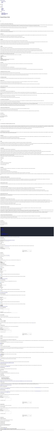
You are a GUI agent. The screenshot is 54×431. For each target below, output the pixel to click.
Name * (1, 396)
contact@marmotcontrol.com (38, 387)
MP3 (0, 349)
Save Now (1, 262)
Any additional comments (2, 400)
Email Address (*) (2, 256)
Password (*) (1, 241)
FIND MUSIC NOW (4, 1)
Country (1, 248)
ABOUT (2, 228)
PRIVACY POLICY (4, 14)
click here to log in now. (7, 245)
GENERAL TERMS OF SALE (5, 13)
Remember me (2, 242)
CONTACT (3, 8)
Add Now (1, 277)
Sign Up (2, 2)
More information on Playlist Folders (4, 278)
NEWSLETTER (3, 10)
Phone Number (1, 329)
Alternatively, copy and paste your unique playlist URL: (5, 312)
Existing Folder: (2, 267)
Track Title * (1, 327)
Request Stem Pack (2, 404)
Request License (2, 417)
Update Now (1, 305)
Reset (1, 257)
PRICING (3, 9)
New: (1, 269)
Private (1, 275)
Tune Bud (5, 428)
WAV (0, 343)
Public (1, 288)
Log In (2, 5)
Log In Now (8, 255)
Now (0, 283)
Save (0, 319)
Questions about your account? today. (5, 366)
